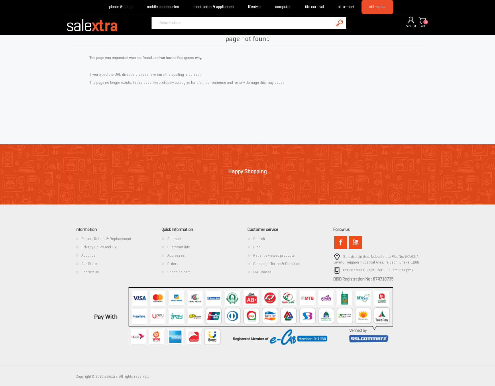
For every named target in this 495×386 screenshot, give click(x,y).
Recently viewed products (274, 255)
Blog (256, 247)
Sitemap (174, 238)
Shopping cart (422, 20)
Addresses (176, 255)
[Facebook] (340, 242)
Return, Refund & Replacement (106, 238)
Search (259, 238)
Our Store (89, 263)
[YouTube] (355, 242)
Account (411, 26)
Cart (422, 26)
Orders (172, 263)
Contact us (90, 272)
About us (88, 255)
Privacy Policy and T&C (100, 247)
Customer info (178, 247)
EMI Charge (262, 272)
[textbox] (242, 23)
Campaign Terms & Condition (276, 263)
